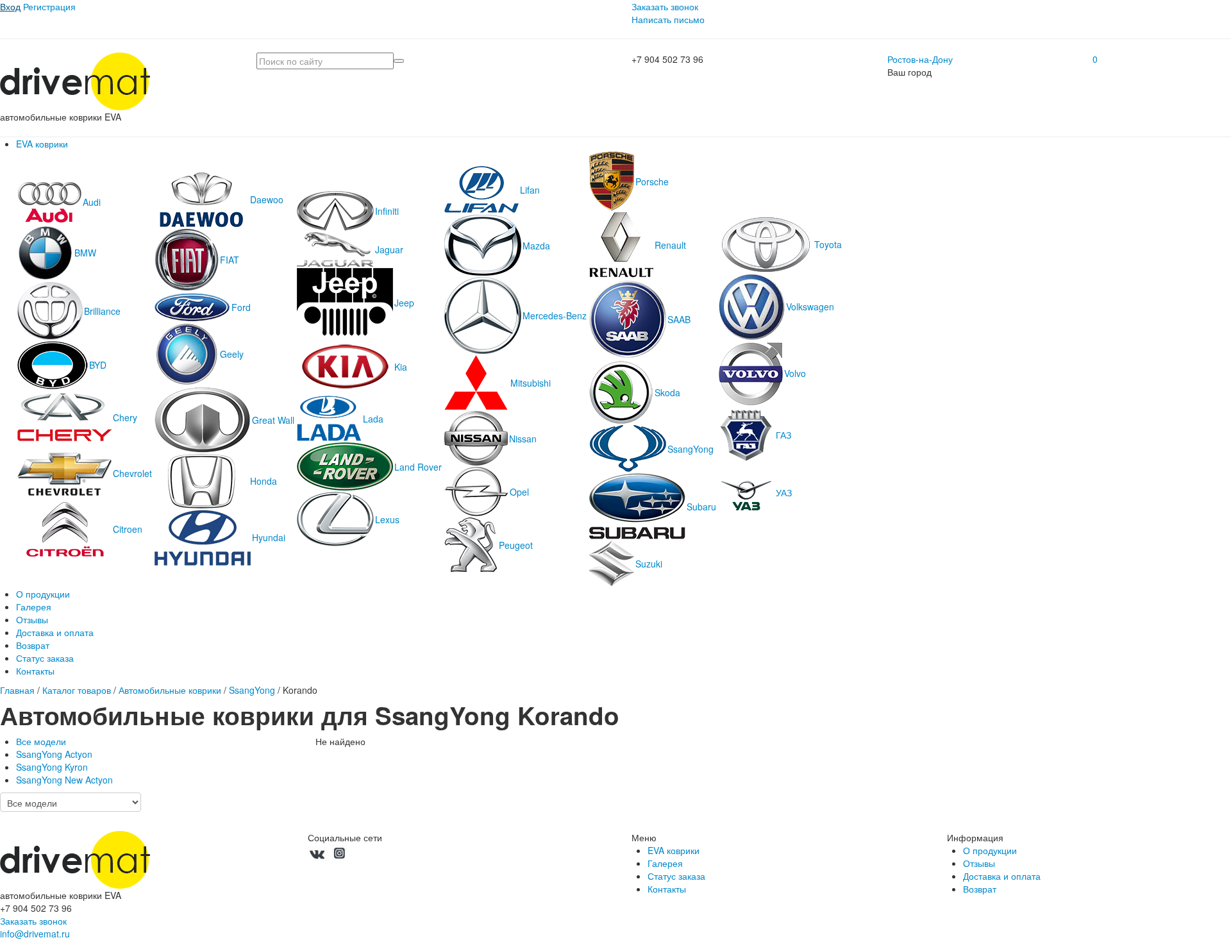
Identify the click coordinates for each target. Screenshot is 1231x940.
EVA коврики (42, 143)
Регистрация (49, 6)
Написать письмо (668, 19)
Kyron (52, 766)
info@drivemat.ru (35, 933)
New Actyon (64, 779)
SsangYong (252, 690)
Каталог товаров (76, 690)
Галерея (33, 606)
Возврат (32, 645)
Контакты (35, 670)
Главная (17, 690)
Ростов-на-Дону (920, 59)
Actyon (54, 754)
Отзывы (32, 619)
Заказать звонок (665, 6)
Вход (10, 6)
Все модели (41, 741)
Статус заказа (45, 657)
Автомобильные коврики (170, 690)
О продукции (43, 593)
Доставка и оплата (55, 632)
